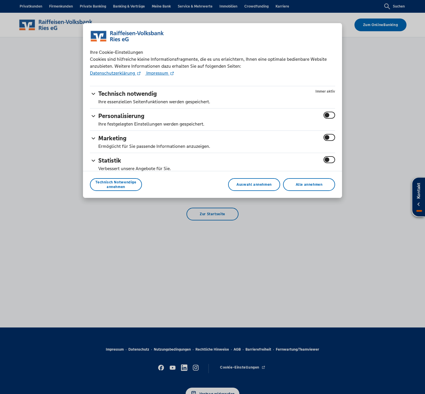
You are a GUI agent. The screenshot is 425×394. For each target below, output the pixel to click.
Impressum (157, 73)
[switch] (329, 115)
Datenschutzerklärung (113, 73)
